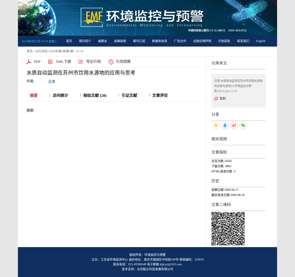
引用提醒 (123, 62)
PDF (37, 62)
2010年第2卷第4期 (61, 51)
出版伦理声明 (202, 41)
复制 (223, 98)
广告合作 (180, 41)
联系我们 (243, 41)
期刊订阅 (139, 41)
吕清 (51, 81)
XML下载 (63, 62)
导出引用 (93, 62)
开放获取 (224, 41)
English (260, 41)
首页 (69, 41)
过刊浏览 (41, 51)
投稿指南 (120, 41)
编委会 (102, 41)
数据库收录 (159, 41)
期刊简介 (85, 41)
